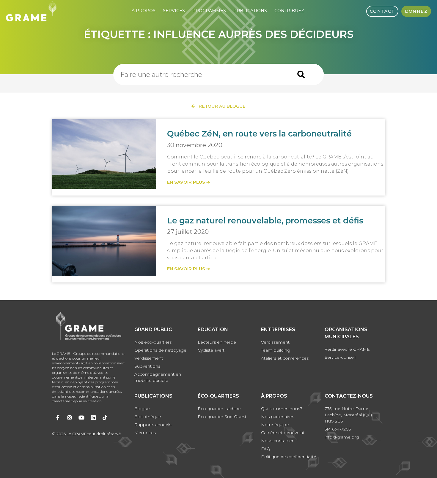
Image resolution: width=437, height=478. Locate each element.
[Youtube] (81, 417)
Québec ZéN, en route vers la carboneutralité (259, 134)
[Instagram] (70, 417)
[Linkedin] (93, 417)
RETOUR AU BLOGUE (220, 106)
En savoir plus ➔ (188, 182)
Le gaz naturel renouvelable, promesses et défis (265, 220)
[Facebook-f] (58, 417)
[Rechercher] (301, 74)
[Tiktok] (105, 417)
